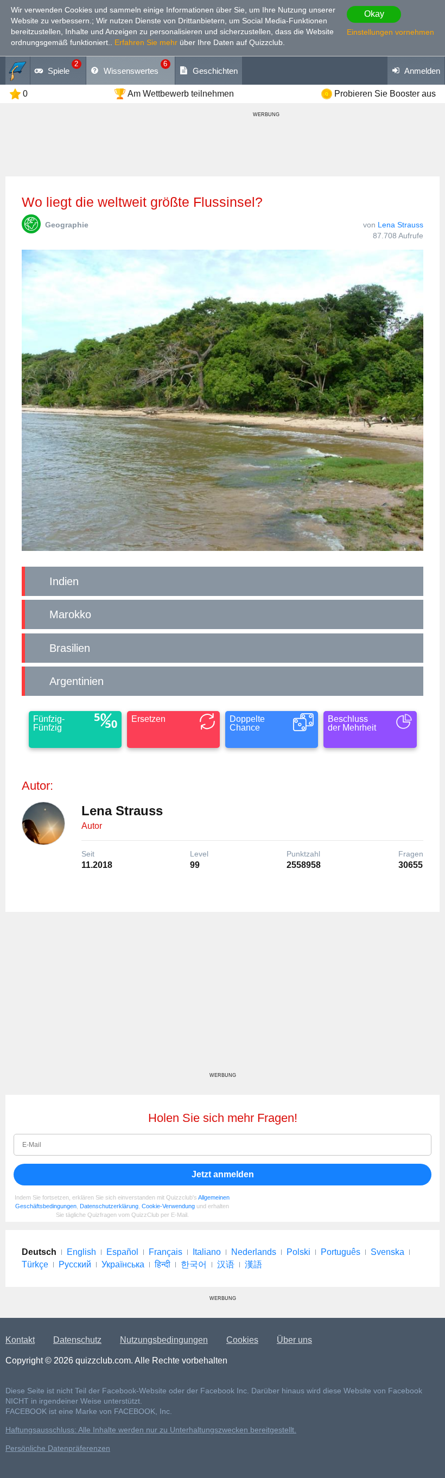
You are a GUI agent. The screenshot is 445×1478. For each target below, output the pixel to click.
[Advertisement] (222, 996)
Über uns (294, 1339)
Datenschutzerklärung (109, 1206)
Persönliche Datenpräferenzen (57, 1448)
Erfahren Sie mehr (146, 42)
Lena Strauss (400, 224)
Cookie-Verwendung (168, 1206)
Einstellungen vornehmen (390, 32)
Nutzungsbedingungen (164, 1339)
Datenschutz (77, 1339)
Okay (374, 13)
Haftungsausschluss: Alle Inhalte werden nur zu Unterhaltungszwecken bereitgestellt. (150, 1430)
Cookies (242, 1339)
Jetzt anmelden (223, 1174)
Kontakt (20, 1339)
